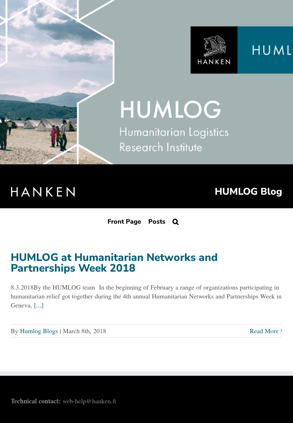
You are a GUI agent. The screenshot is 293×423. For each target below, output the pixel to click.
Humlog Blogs (39, 330)
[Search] (176, 221)
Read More (264, 330)
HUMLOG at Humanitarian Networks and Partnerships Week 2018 (114, 263)
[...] (39, 305)
